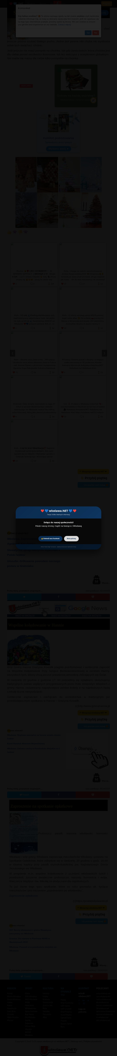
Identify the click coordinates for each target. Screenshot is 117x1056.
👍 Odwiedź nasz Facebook (50, 538)
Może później (71, 538)
